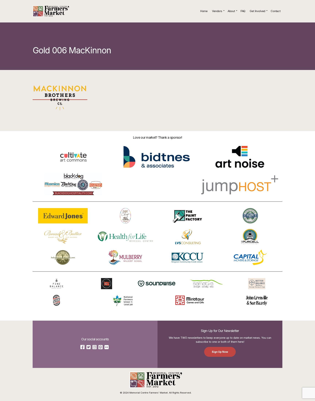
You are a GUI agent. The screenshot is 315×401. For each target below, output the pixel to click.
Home (204, 11)
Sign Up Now (220, 351)
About (231, 11)
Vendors (217, 11)
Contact (276, 11)
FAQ (243, 11)
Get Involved (257, 11)
